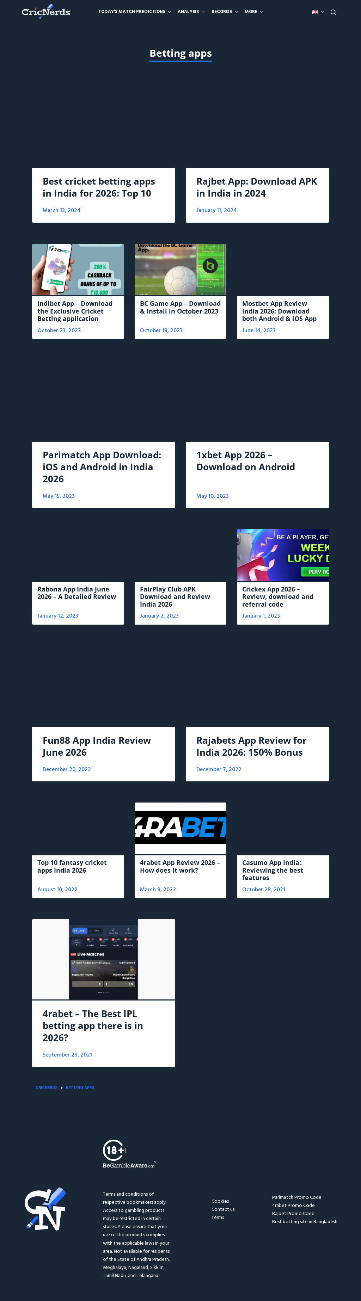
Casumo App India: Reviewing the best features (272, 870)
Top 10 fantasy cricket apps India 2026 (72, 866)
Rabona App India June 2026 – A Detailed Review (76, 593)
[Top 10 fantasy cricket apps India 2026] (78, 828)
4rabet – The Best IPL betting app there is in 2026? (93, 1025)
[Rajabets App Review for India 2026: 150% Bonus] (257, 686)
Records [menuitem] (222, 12)
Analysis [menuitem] (188, 12)
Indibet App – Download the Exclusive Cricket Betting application (74, 311)
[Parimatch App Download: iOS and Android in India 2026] (103, 400)
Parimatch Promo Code (297, 1198)
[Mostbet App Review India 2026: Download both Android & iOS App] (283, 270)
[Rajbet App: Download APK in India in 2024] (257, 127)
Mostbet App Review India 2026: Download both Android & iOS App (279, 311)
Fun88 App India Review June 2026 (97, 746)
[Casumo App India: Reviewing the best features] (283, 828)
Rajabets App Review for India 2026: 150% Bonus (251, 746)
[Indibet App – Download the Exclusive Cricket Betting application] (78, 270)
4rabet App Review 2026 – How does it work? (180, 866)
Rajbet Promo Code (293, 1214)
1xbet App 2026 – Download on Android (245, 460)
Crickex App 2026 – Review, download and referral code (277, 596)
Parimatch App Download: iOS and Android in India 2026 (102, 466)
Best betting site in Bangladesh (304, 1222)
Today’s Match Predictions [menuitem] (131, 12)
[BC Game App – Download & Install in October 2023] (181, 270)
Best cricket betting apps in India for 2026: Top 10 (99, 187)
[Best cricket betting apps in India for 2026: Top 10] (103, 127)
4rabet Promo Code (293, 1206)
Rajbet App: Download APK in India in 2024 (256, 187)
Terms (218, 1218)
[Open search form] (333, 12)
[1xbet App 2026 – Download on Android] (257, 400)
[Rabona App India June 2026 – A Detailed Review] (78, 555)
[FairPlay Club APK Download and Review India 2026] (181, 555)
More (251, 12)
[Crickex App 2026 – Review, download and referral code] (283, 555)
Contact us (223, 1210)
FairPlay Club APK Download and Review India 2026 (175, 596)
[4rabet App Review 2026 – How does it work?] (181, 828)
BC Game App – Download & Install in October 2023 (180, 307)
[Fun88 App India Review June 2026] (103, 686)
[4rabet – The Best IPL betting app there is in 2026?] (103, 959)
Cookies (220, 1201)
